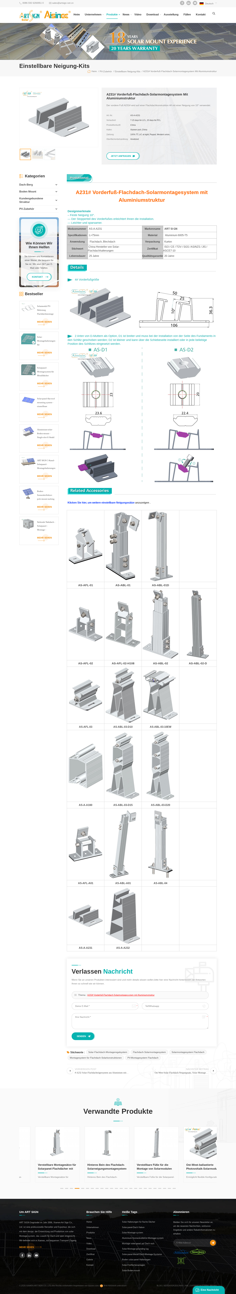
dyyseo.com (93, 1286)
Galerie (89, 1259)
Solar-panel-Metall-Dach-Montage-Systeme (142, 1254)
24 (174, 1188)
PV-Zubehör (26, 208)
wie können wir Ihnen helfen (39, 245)
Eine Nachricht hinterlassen (210, 1291)
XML (187, 1286)
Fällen (187, 14)
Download (152, 14)
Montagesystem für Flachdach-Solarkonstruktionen (96, 1057)
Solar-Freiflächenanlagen (133, 1265)
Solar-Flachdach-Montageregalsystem (107, 1052)
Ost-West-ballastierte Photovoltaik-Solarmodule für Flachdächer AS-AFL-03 (191, 1167)
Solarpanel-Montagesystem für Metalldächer (45, 372)
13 (121, 1188)
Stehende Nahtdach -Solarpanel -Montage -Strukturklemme (46, 526)
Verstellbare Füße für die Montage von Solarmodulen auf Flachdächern (140, 1167)
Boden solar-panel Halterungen (136, 1259)
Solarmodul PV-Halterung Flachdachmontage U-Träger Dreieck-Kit (45, 310)
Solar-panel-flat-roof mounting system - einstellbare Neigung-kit (46, 402)
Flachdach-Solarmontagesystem (149, 1052)
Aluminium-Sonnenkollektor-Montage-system (143, 1238)
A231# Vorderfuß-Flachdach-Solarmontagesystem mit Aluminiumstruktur (120, 995)
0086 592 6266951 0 (33, 3)
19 (150, 1188)
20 (155, 1188)
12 (116, 1188)
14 (126, 1188)
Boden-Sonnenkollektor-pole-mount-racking (45, 495)
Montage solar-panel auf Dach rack (138, 1243)
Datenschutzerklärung (203, 1286)
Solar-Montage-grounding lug (135, 1249)
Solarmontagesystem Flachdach (188, 1052)
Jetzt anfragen (121, 156)
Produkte (112, 14)
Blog (159, 1286)
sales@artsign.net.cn (63, 3)
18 (145, 1188)
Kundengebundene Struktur (31, 200)
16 (135, 1188)
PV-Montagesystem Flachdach (142, 1057)
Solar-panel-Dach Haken (133, 1227)
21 (159, 1188)
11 (111, 1188)
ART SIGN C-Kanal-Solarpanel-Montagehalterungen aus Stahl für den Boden (46, 464)
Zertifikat (90, 1254)
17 (140, 1188)
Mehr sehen (44, 322)
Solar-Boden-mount (131, 1270)
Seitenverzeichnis (173, 1286)
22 (164, 1188)
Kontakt (200, 14)
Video (137, 14)
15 (130, 1188)
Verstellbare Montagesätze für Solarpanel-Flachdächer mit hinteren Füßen (43, 1167)
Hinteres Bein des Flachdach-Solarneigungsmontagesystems (93, 1166)
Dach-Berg (26, 184)
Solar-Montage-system (132, 1232)
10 (106, 1188)
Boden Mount (27, 191)
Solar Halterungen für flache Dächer (138, 1222)
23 (169, 1188)
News (126, 14)
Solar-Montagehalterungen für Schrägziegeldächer (46, 341)
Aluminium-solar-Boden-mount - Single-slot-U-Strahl (45, 433)
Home (89, 1222)
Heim (77, 14)
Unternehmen (93, 14)
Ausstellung (171, 14)
